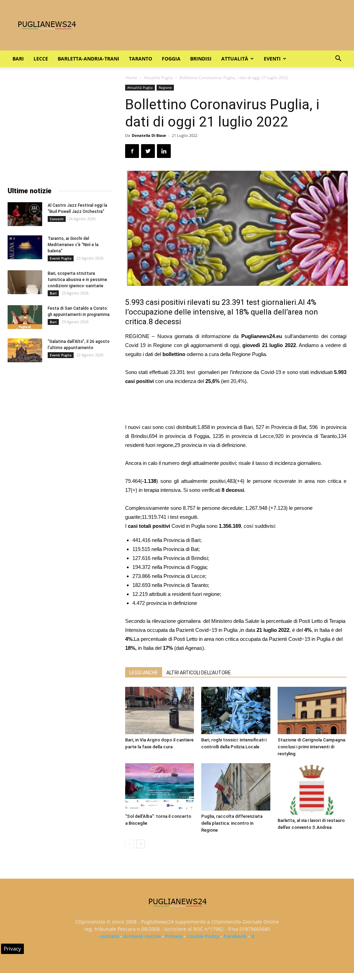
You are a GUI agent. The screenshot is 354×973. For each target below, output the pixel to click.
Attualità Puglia (158, 78)
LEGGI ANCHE (143, 672)
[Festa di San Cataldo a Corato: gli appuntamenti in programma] (25, 317)
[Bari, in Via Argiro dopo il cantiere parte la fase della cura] (159, 710)
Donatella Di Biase (149, 135)
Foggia (171, 58)
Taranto (140, 58)
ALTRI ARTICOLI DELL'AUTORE (198, 672)
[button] (338, 59)
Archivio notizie (142, 936)
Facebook (235, 936)
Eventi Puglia (61, 258)
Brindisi (201, 58)
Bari (18, 58)
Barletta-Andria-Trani (88, 58)
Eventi (272, 58)
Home (131, 78)
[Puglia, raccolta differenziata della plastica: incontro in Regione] (235, 787)
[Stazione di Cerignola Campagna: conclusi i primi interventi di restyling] (312, 710)
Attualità (234, 58)
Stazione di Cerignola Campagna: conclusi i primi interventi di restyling (312, 746)
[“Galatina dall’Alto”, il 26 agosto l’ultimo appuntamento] (25, 350)
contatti (109, 936)
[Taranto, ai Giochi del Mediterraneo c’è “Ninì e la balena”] (25, 247)
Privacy (174, 936)
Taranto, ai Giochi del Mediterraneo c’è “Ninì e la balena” (73, 244)
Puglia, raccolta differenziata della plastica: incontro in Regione (231, 823)
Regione (165, 87)
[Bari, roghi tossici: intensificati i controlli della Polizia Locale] (235, 710)
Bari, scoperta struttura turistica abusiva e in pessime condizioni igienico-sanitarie (77, 279)
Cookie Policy (203, 936)
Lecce (41, 58)
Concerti (57, 218)
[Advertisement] (236, 405)
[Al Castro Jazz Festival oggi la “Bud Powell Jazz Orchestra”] (25, 214)
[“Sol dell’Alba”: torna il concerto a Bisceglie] (159, 787)
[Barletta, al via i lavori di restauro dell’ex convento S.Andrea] (312, 789)
